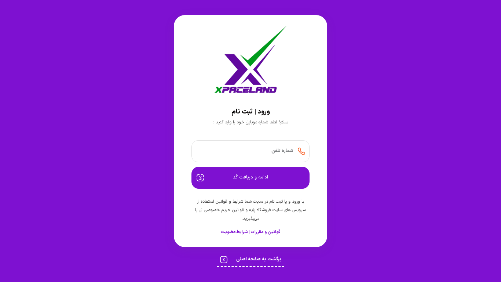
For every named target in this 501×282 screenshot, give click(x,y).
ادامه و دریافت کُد (250, 177)
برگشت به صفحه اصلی (258, 259)
